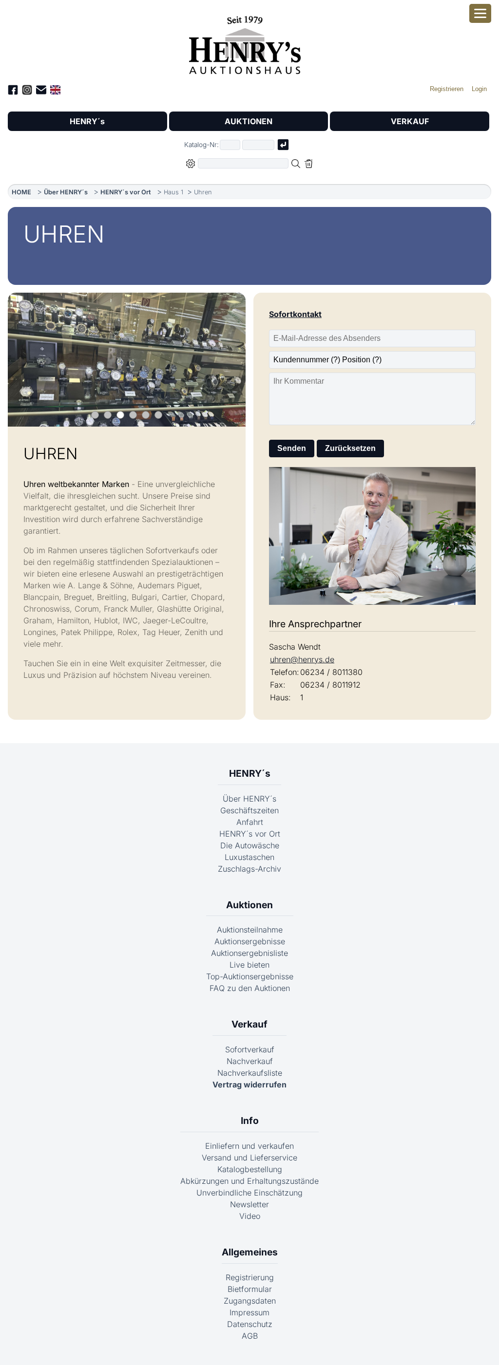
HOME (21, 192)
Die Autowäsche (249, 845)
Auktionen (249, 905)
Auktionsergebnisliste (249, 953)
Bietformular (250, 1289)
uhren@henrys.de (302, 659)
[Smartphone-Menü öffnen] (480, 13)
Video (249, 1216)
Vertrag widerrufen (249, 1084)
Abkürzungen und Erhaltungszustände (249, 1181)
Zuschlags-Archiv (249, 869)
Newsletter (249, 1204)
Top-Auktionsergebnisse (249, 976)
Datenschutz (249, 1324)
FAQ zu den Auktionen (250, 988)
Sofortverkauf (249, 1049)
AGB (250, 1336)
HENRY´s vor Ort (125, 192)
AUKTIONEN (248, 121)
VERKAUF (410, 121)
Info (250, 1120)
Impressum (249, 1312)
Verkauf (249, 1024)
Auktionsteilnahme (250, 930)
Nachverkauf (250, 1061)
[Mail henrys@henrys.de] (41, 91)
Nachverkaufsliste (249, 1073)
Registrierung (250, 1277)
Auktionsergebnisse (249, 941)
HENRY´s (87, 121)
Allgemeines (250, 1252)
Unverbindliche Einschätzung (249, 1192)
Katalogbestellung (249, 1169)
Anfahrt (249, 822)
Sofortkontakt (295, 314)
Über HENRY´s (66, 192)
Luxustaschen (249, 857)
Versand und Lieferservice (249, 1157)
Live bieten (249, 965)
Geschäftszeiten (249, 810)
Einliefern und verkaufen (249, 1146)
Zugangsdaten (250, 1301)
